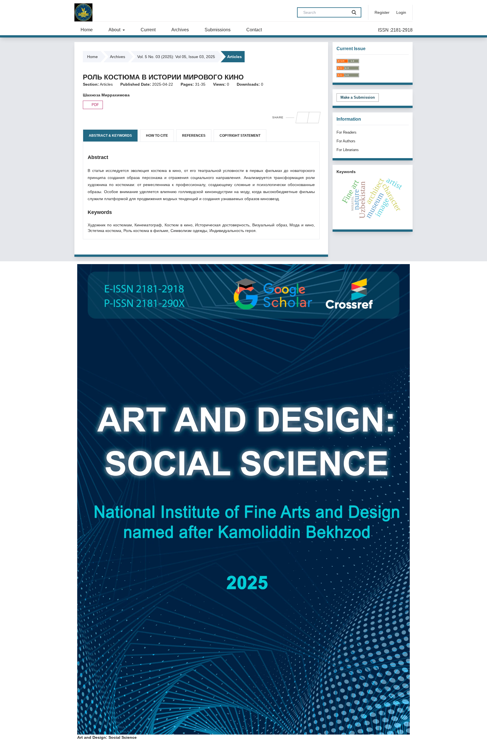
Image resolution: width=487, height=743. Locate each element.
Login (401, 12)
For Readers (347, 132)
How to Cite (157, 136)
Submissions (218, 29)
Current (148, 29)
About (115, 29)
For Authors (346, 141)
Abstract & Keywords (110, 136)
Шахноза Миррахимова (106, 95)
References (193, 136)
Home (87, 29)
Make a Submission (357, 97)
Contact (254, 29)
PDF (94, 105)
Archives (180, 29)
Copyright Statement (240, 136)
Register (382, 12)
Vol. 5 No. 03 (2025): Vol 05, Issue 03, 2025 (176, 56)
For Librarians (348, 150)
